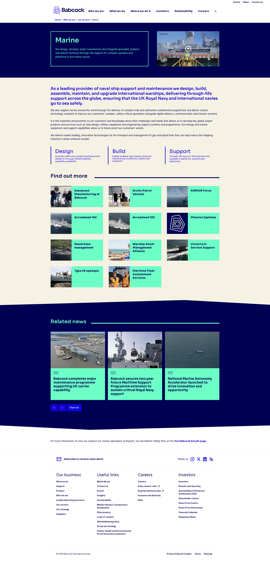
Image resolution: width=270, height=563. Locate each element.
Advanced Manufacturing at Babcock (87, 194)
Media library (103, 481)
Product (60, 491)
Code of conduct (105, 517)
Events (236, 2)
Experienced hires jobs (149, 491)
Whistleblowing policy (108, 521)
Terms (197, 554)
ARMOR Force (201, 190)
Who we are (96, 11)
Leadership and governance (70, 500)
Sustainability (183, 11)
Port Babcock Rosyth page (190, 441)
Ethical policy (104, 512)
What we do (117, 11)
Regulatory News (187, 517)
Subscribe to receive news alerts (83, 459)
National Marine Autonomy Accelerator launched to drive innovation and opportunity (190, 384)
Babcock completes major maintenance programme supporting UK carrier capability (74, 384)
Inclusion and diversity (149, 495)
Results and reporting (190, 486)
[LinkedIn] (205, 459)
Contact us (257, 2)
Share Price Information (191, 507)
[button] (215, 11)
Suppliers (61, 514)
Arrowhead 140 (85, 217)
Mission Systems (203, 217)
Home (58, 20)
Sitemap (208, 554)
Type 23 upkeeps (86, 271)
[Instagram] (192, 459)
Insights (101, 495)
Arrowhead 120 (144, 217)
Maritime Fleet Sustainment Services (144, 274)
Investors (162, 11)
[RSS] (211, 459)
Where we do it (141, 11)
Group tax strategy (106, 526)
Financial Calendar (188, 512)
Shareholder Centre (189, 498)
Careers (203, 11)
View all (74, 407)
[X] (199, 459)
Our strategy (62, 509)
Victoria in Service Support (203, 245)
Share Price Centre (188, 503)
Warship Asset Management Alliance (143, 247)
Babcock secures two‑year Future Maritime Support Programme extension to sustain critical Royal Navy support (132, 386)
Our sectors (84, 20)
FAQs (140, 500)
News (246, 2)
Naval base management (83, 245)
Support (60, 486)
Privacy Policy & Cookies (179, 554)
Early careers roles (147, 486)
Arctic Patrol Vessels (142, 192)
